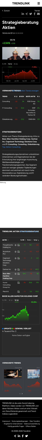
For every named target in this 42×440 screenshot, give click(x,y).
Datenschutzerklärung (32, 424)
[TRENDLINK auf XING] (15, 436)
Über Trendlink (35, 421)
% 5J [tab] (16, 64)
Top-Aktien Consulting (11, 147)
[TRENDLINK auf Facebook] (23, 436)
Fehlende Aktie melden (29, 231)
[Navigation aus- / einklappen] (38, 3)
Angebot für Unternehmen (13, 424)
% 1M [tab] (4, 64)
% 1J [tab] (10, 64)
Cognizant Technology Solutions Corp (7, 261)
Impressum (6, 421)
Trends (37, 11)
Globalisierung (7, 119)
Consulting (6, 101)
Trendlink (21, 3)
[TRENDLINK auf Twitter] (26, 436)
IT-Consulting (7, 108)
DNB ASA (32, 119)
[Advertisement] (21, 205)
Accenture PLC (6, 253)
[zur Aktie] (18, 245)
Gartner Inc (7, 269)
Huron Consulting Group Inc (6, 285)
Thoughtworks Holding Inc (8, 246)
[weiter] (22, 394)
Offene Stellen (31, 426)
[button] (23, 14)
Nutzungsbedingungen (20, 421)
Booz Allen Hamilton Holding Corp (7, 276)
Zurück (7, 11)
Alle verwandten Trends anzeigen (25, 91)
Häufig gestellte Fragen (16, 426)
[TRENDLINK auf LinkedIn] (19, 436)
